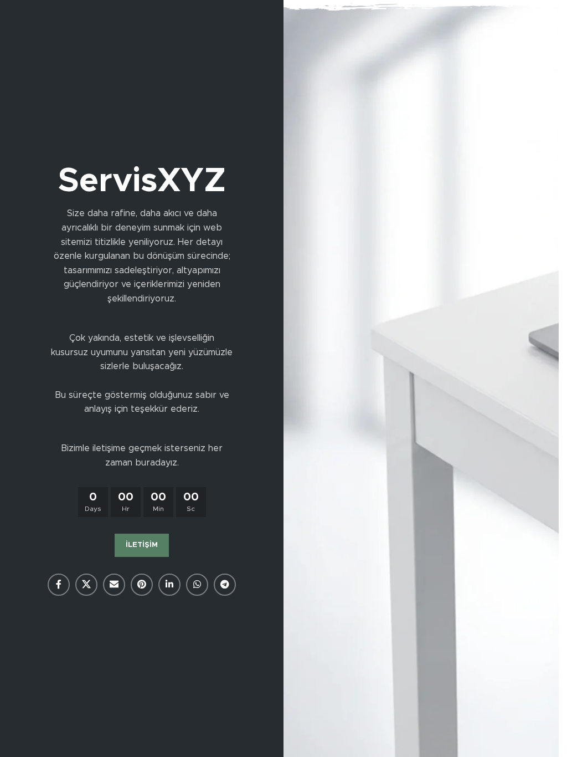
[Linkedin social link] (169, 585)
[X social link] (86, 585)
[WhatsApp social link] (197, 585)
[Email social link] (114, 585)
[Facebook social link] (59, 585)
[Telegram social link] (225, 585)
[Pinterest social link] (142, 585)
